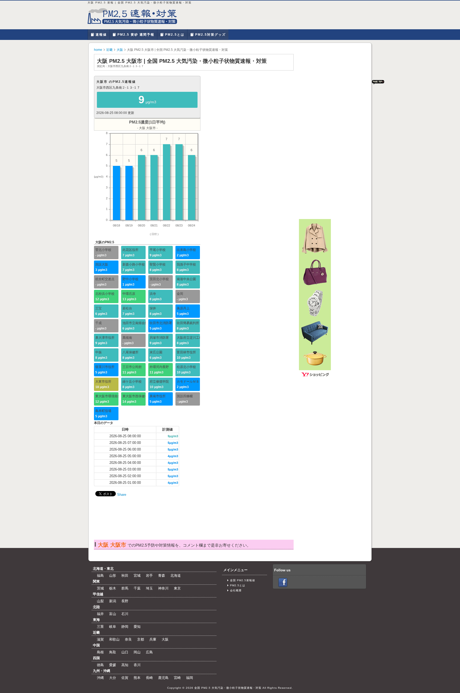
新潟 (112, 601)
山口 (124, 652)
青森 (161, 576)
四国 (96, 658)
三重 (100, 627)
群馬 (124, 588)
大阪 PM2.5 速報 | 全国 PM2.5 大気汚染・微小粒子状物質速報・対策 (135, 16)
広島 (149, 652)
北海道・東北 (103, 569)
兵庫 (152, 639)
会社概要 (236, 590)
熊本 (137, 678)
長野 (124, 601)
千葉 (137, 588)
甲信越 (98, 594)
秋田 (124, 576)
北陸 (96, 607)
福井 (100, 614)
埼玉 (149, 588)
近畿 (109, 50)
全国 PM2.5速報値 (242, 580)
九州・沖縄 (101, 671)
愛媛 (112, 665)
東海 (96, 620)
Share (121, 495)
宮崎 (177, 678)
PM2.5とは (174, 34)
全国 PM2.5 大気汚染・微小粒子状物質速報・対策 (228, 687)
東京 (177, 588)
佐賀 (124, 678)
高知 (124, 665)
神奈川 (163, 588)
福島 (100, 576)
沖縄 (100, 678)
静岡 (124, 627)
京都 (140, 639)
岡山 (137, 652)
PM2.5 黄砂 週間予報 (135, 34)
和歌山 (114, 639)
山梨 (100, 601)
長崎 (149, 678)
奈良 (128, 639)
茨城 (100, 588)
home (98, 50)
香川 (137, 665)
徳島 (100, 665)
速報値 (100, 34)
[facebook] (283, 582)
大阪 (120, 50)
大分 (112, 678)
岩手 (149, 576)
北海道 (175, 576)
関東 (96, 581)
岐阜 (112, 627)
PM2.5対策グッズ (210, 34)
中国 (96, 645)
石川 (124, 614)
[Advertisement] (193, 523)
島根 (100, 652)
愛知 (137, 627)
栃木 (112, 588)
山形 (112, 576)
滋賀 (100, 639)
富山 (112, 614)
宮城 (137, 576)
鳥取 (112, 652)
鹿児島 (163, 678)
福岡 (189, 678)
